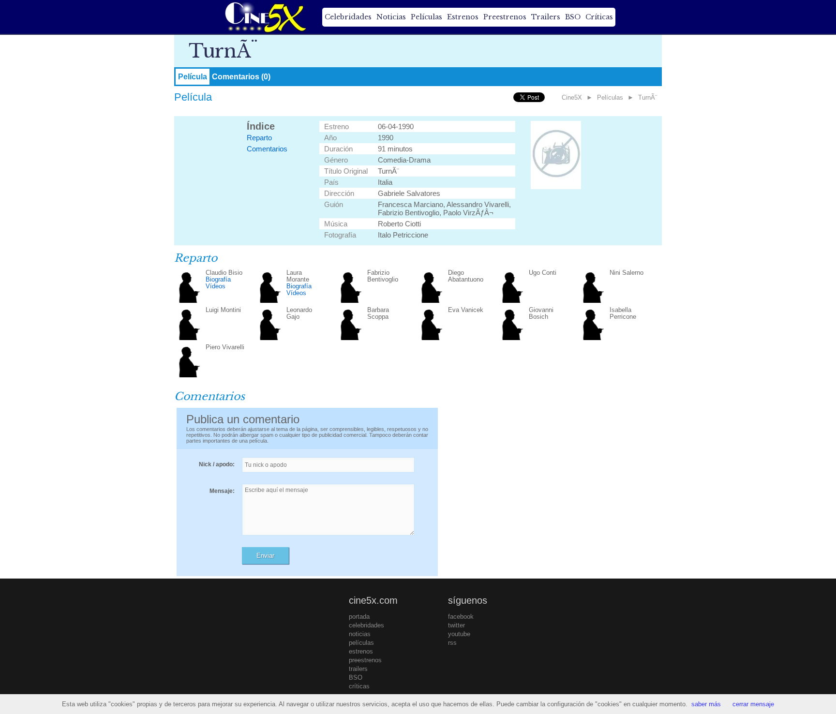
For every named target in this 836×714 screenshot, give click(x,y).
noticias (360, 634)
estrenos (361, 651)
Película (192, 77)
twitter (456, 625)
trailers (358, 668)
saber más (706, 704)
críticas (359, 686)
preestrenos (365, 660)
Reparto (259, 138)
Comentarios (267, 149)
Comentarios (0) (241, 77)
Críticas (599, 17)
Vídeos (215, 286)
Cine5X (572, 97)
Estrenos (462, 17)
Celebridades (348, 17)
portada (359, 616)
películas (361, 642)
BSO (573, 17)
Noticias (391, 17)
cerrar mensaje (753, 704)
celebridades (366, 625)
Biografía (218, 279)
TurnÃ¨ (647, 97)
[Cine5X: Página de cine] (265, 17)
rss (452, 642)
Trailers (545, 17)
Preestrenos (504, 17)
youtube (459, 634)
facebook (461, 616)
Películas (426, 17)
